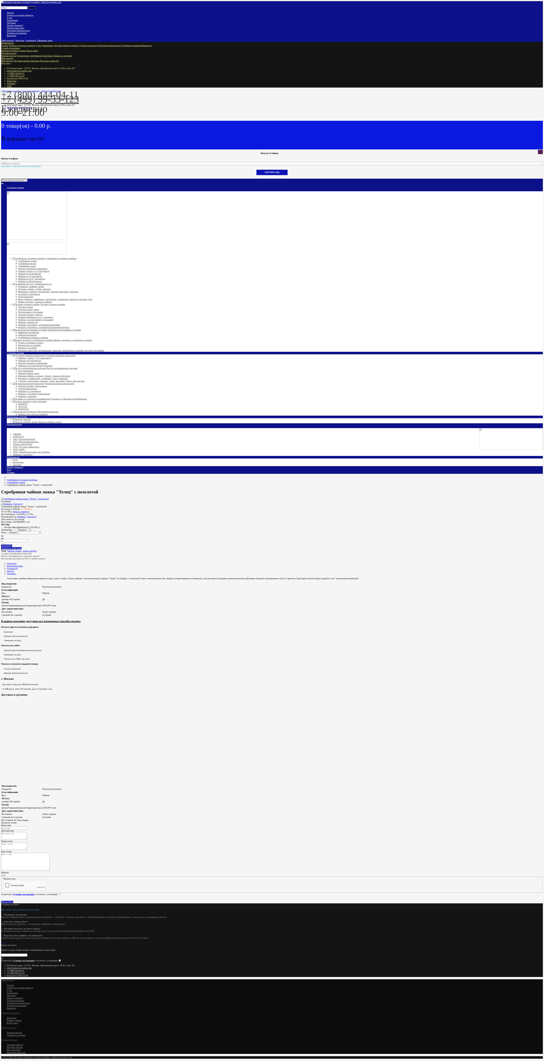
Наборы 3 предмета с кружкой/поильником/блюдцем (43, 327)
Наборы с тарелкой (27, 396)
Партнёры (48, 56)
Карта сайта (32, 51)
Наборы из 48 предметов (30, 281)
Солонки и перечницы (29, 294)
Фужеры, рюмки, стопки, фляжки (34, 289)
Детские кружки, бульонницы (32, 386)
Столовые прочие (15, 353)
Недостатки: (7, 841)
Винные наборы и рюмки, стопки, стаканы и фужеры (44, 376)
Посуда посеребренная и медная (61, 368)
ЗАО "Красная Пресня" (24, 439)
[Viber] (5, 942)
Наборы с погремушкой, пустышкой (35, 320)
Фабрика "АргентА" (23, 454)
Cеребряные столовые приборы (61, 258)
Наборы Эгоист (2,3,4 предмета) (33, 271)
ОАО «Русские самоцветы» (26, 447)
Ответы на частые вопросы (20, 15)
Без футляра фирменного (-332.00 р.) (22, 527)
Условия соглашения (17, 33)
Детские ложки (25, 307)
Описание (12, 563)
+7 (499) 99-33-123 (16, 76)
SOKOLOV (18, 436)
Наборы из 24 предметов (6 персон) (35, 366)
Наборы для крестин (28, 322)
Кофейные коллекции (28, 332)
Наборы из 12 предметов (30, 276)
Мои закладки (13, 1050)
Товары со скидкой (62, 56)
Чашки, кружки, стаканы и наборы (35, 302)
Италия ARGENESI (22, 444)
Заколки (27, 419)
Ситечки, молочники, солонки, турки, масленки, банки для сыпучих (51, 381)
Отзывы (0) (12, 568)
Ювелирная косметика (48, 412)
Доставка (11, 23)
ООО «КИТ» (19, 449)
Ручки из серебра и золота (30, 343)
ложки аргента (30, 551)
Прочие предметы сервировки (32, 268)
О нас (9, 18)
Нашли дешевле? (15, 25)
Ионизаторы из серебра (29, 345)
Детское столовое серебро (52, 304)
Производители (8, 56)
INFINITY (23, 404)
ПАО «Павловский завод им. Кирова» (31, 452)
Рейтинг (5, 872)
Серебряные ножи (27, 266)
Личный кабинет (15, 1045)
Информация (7, 43)
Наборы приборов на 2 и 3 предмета (35, 317)
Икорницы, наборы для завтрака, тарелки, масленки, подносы (48, 291)
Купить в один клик (11, 548)
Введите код (9, 879)
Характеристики (15, 566)
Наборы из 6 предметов (29, 274)
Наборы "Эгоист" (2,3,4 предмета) (34, 358)
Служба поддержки (10, 48)
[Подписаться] (2, 958)
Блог (9, 470)
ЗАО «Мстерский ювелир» (26, 442)
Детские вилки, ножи (28, 309)
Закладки (35, 61)
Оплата (10, 12)
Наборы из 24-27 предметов (31, 279)
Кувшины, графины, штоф (31, 286)
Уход (3, 532)
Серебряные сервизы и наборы (33, 337)
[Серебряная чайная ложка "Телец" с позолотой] (25, 499)
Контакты (6, 51)
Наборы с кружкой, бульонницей (34, 394)
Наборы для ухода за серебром (32, 414)
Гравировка (12, 20)
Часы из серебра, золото (49, 422)
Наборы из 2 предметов (29, 391)
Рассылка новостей (49, 61)
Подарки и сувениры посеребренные (69, 399)
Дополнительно (8, 53)
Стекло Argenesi (38, 401)
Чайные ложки (14, 551)
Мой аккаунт (7, 58)
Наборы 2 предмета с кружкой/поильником (39, 325)
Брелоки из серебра (27, 348)
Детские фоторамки (27, 389)
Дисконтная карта (15, 28)
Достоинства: (7, 831)
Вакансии (11, 35)
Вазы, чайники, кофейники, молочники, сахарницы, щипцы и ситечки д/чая (55, 299)
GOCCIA (22, 406)
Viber (9, 86)
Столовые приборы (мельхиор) (60, 355)
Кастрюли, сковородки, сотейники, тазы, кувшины (43, 378)
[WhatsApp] (2, 942)
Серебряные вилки (27, 263)
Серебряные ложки (27, 261)
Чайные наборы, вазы (28, 373)
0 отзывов (6, 501)
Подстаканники (25, 297)
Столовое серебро (15, 187)
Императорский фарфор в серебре (64, 330)
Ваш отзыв (6, 851)
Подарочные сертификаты (29, 56)
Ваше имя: (6, 825)
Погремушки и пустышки (30, 312)
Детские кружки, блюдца (30, 314)
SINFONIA (23, 409)
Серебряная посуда (43, 284)
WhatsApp (11, 81)
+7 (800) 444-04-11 (15, 73)
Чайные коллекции (27, 335)
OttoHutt (17, 434)
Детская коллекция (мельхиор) (59, 383)
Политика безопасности (18, 30)
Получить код (272, 172)
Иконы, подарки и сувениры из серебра (73, 340)
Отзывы (11, 472)
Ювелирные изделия (17, 417)
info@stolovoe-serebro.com (19, 71)
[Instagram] (1, 942)
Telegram (11, 83)
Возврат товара (18, 51)
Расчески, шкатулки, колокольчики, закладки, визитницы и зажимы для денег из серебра (61, 350)
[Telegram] (4, 942)
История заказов (22, 61)
